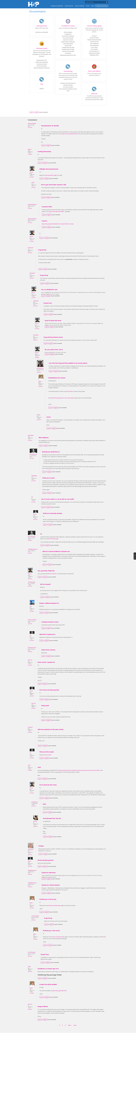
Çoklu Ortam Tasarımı (48, 650)
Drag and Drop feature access (53, 337)
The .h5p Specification (42, 66)
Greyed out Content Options (51, 885)
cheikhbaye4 (31, 582)
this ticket (52, 573)
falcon (31, 172)
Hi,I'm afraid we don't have (48, 785)
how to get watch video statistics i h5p (53, 185)
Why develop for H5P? (42, 60)
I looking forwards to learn (50, 622)
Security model (68, 45)
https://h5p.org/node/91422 (59, 990)
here (104, 937)
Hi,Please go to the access (47, 899)
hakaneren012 (32, 647)
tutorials (70, 391)
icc (30, 635)
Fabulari (30, 727)
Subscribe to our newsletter (41, 32)
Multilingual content (94, 55)
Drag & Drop (42, 250)
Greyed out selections (49, 872)
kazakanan (34, 802)
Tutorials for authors (94, 37)
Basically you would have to (51, 452)
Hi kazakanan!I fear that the (52, 818)
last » (75, 1025)
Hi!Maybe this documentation (48, 169)
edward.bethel (32, 123)
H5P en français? (45, 584)
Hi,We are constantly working (52, 513)
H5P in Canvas (94, 47)
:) (39, 233)
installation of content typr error (48, 968)
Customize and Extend (42, 64)
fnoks (34, 514)
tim (31, 606)
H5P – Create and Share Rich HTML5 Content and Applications (33, 4)
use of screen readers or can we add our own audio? (57, 499)
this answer (48, 755)
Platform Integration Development (42, 67)
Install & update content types (68, 41)
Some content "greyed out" (46, 662)
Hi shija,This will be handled (48, 984)
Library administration (68, 43)
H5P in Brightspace (94, 45)
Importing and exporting (94, 53)
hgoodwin (31, 435)
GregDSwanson (32, 870)
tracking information (44, 151)
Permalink (30, 127)
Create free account (101, 6)
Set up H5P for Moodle (68, 38)
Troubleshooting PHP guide (68, 49)
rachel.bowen (35, 916)
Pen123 (30, 660)
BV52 (40, 381)
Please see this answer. (47, 752)
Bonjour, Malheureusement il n (49, 603)
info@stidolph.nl (32, 549)
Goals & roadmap (79, 6)
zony (29, 765)
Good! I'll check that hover (53, 320)
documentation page (51, 175)
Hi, (41, 534)
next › (69, 1025)
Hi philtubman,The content (56, 378)
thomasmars (33, 454)
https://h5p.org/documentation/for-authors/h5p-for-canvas (58, 224)
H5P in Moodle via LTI (94, 51)
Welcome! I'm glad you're (47, 634)
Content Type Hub (94, 41)
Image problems (43, 1006)
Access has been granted (45, 860)
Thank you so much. (48, 478)
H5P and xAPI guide (53, 539)
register (36, 112)
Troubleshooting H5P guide (68, 47)
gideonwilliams (32, 204)
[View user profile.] (32, 170)
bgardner (30, 849)
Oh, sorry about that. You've (54, 349)
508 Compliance (44, 437)
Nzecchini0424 (32, 620)
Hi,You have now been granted (49, 690)
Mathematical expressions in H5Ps (68, 55)
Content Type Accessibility (68, 51)
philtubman (40, 368)
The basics (94, 35)
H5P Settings (68, 53)
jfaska (29, 149)
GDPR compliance (68, 32)
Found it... (45, 221)
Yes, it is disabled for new (49, 289)
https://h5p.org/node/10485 (56, 211)
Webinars (42, 88)
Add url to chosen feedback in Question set (56, 551)
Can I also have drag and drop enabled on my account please (68, 363)
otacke (35, 821)
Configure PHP (68, 34)
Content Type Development (41, 62)
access (48, 417)
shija (29, 966)
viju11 (33, 182)
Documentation (69, 6)
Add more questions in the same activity (50, 729)
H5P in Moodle (94, 49)
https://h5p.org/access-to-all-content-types (62, 398)
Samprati (30, 247)
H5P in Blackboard (94, 43)
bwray (38, 415)
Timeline (41, 846)
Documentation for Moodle (50, 126)
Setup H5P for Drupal (68, 39)
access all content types (54, 905)
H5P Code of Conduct (68, 87)
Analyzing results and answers (94, 39)
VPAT (39, 767)
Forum (87, 6)
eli (32, 497)
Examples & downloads (57, 6)
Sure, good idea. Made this (46, 571)
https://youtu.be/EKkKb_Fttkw (69, 134)
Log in (92, 6)
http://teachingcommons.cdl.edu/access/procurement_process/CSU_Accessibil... (79, 770)
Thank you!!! (45, 705)
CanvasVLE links (47, 207)
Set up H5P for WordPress (68, 36)
